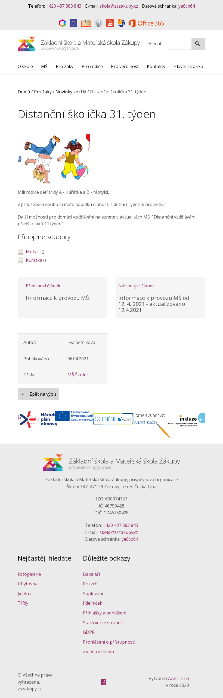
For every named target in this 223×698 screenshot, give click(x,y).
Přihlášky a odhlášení (104, 613)
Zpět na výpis (42, 394)
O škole (25, 66)
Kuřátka (34, 260)
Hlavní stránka (188, 66)
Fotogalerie (29, 574)
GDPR (89, 632)
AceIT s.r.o (178, 678)
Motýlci (33, 251)
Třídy (23, 603)
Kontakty (156, 66)
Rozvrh (90, 584)
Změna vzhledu (98, 651)
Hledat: (155, 44)
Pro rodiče (92, 66)
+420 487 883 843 (63, 6)
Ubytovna (28, 584)
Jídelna (24, 593)
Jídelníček (92, 603)
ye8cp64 (186, 6)
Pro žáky (64, 66)
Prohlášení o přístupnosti (109, 642)
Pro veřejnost (125, 66)
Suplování (93, 593)
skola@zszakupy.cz (119, 6)
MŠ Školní (77, 375)
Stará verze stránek (103, 623)
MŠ (44, 66)
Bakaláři (91, 574)
